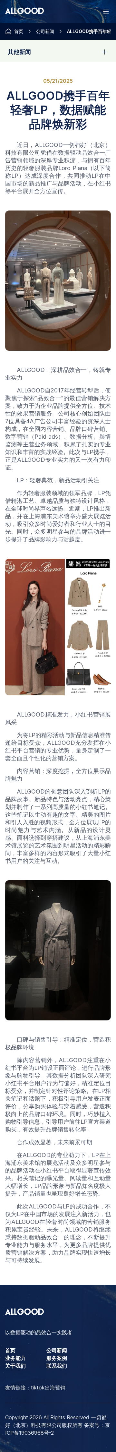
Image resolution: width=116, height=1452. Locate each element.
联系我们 (56, 1365)
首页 (18, 31)
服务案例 (56, 1358)
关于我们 (15, 1365)
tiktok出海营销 (48, 1387)
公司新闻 (45, 31)
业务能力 (15, 1358)
